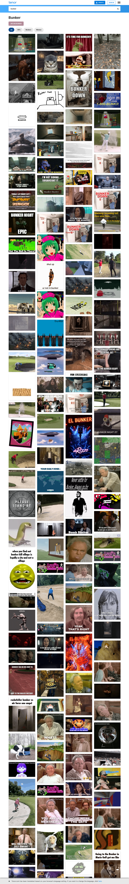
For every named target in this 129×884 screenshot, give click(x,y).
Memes (38, 30)
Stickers (28, 30)
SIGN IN (111, 2)
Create (101, 2)
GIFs (18, 30)
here (100, 881)
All (11, 30)
